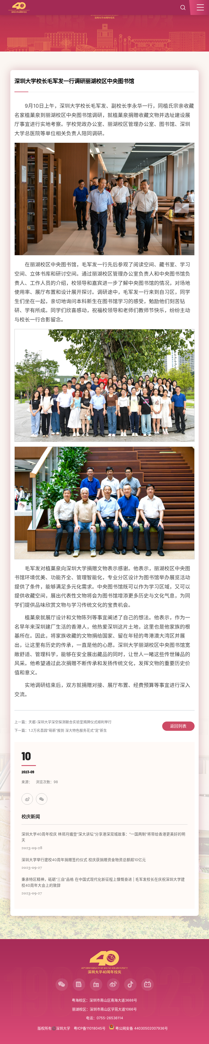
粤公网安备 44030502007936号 (141, 1028)
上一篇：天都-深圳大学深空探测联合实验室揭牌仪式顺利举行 (63, 722)
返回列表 (178, 726)
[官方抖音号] (130, 984)
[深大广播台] (96, 984)
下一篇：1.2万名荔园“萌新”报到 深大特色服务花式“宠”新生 (60, 730)
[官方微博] (113, 984)
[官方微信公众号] (62, 984)
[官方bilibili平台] (147, 984)
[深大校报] (79, 984)
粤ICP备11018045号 (90, 1028)
